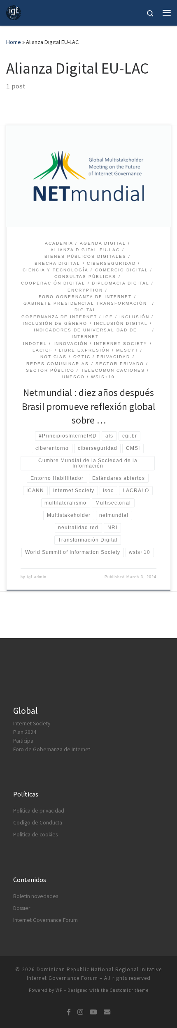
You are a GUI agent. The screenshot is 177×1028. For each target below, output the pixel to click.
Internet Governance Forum (45, 920)
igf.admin (37, 577)
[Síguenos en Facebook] (69, 1012)
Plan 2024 (24, 732)
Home (13, 42)
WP (59, 990)
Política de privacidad (38, 810)
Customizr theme (129, 990)
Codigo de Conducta (37, 822)
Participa (23, 740)
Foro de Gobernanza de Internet (51, 749)
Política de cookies (35, 834)
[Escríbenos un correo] (107, 1012)
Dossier (21, 908)
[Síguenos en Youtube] (93, 1012)
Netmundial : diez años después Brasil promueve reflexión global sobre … (88, 406)
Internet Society (31, 723)
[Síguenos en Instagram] (80, 1012)
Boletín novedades (35, 896)
